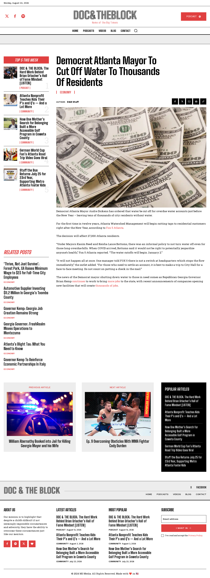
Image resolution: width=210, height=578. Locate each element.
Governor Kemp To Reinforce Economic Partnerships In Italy (25, 361)
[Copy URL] (203, 101)
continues (78, 281)
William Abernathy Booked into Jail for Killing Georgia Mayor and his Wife (40, 443)
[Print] (196, 101)
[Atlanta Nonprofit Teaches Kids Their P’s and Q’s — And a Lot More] (10, 100)
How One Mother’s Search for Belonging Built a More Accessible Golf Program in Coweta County (34, 128)
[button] (135, 30)
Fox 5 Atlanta (114, 228)
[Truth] (32, 543)
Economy (9, 282)
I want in (182, 528)
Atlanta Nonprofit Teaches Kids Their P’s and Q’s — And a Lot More (33, 101)
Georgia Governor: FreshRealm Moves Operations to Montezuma (24, 328)
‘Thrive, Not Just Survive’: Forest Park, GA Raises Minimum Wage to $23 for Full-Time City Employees (26, 270)
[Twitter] (7, 16)
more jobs (114, 281)
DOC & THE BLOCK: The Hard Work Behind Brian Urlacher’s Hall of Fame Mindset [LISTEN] (34, 75)
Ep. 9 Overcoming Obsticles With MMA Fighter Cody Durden (117, 443)
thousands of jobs (106, 285)
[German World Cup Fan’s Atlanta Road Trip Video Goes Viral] (10, 154)
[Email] (189, 101)
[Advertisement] (27, 217)
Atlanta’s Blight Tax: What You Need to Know (24, 346)
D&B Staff (73, 102)
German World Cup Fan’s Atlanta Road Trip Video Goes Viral (33, 154)
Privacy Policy (195, 535)
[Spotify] (23, 16)
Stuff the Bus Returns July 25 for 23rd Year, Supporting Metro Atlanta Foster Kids (33, 177)
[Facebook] (15, 16)
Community (26, 111)
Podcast (25, 88)
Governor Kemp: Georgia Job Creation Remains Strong (23, 310)
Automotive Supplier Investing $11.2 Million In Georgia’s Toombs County (26, 292)
